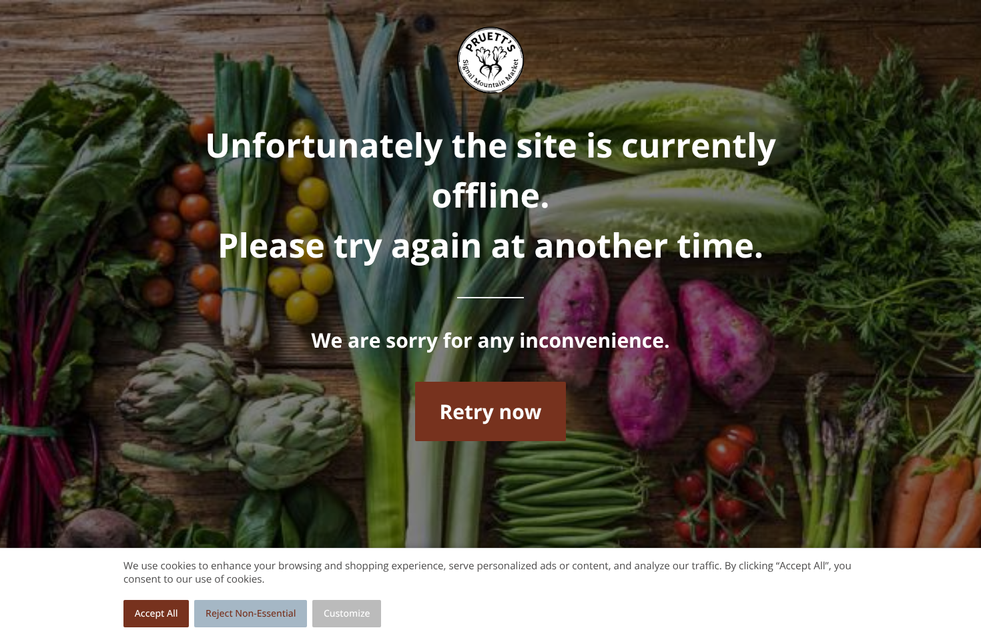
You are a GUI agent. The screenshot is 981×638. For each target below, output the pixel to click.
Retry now (490, 411)
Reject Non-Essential (251, 613)
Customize (347, 613)
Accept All (156, 613)
